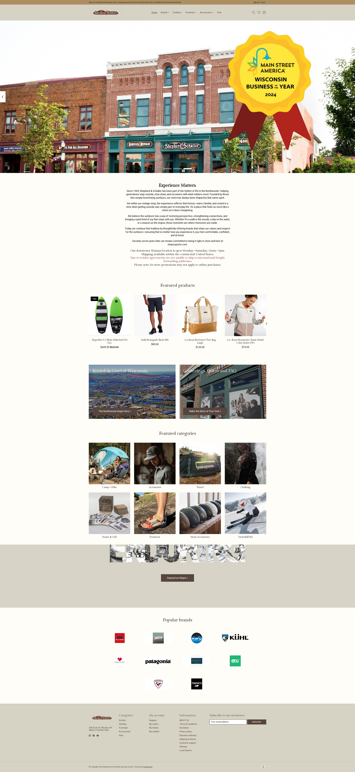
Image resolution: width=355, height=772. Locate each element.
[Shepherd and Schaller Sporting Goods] (106, 12)
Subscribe (256, 722)
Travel (200, 487)
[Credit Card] (263, 766)
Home (154, 12)
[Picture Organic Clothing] (235, 661)
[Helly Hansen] (119, 638)
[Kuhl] (235, 638)
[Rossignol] (158, 684)
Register (153, 720)
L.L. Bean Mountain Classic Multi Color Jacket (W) (245, 341)
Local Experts (185, 750)
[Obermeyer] (119, 661)
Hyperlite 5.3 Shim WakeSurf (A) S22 (109, 341)
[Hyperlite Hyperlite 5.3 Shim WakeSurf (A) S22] (109, 315)
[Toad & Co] (196, 684)
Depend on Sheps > (177, 578)
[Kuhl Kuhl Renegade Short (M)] (155, 315)
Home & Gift (109, 537)
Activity (122, 720)
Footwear (155, 537)
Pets (219, 12)
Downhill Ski (245, 537)
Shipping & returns (187, 739)
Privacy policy (185, 731)
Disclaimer (184, 728)
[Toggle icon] (254, 12)
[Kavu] (196, 638)
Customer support (187, 743)
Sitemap (183, 746)
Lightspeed (148, 767)
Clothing (245, 487)
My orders (153, 724)
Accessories (155, 487)
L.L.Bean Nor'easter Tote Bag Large (200, 341)
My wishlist (154, 731)
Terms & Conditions (188, 724)
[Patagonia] (158, 661)
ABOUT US (184, 720)
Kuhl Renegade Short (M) (154, 339)
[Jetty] (158, 638)
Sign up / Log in (259, 2)
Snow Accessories (200, 537)
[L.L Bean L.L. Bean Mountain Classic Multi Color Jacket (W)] (245, 315)
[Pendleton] (196, 661)
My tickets (154, 728)
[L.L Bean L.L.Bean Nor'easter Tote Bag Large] (200, 315)
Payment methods (187, 735)
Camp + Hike (109, 487)
